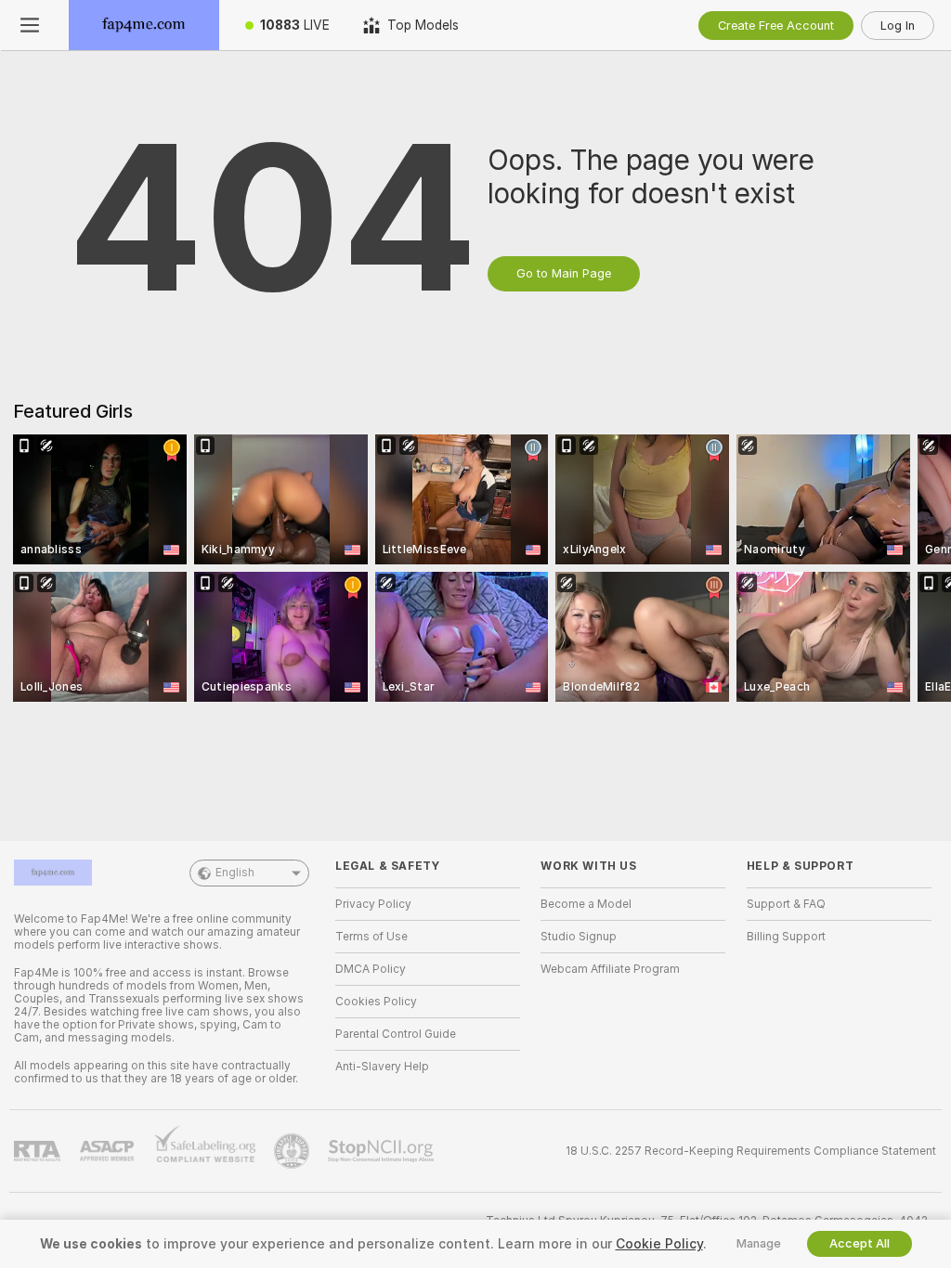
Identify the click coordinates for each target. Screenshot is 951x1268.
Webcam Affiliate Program (610, 969)
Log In (897, 25)
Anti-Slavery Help (382, 1066)
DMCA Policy (370, 969)
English (234, 872)
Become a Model (586, 904)
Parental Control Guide (395, 1034)
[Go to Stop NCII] (382, 1151)
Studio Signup (579, 936)
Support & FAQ (786, 904)
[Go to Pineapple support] (293, 1151)
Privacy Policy (373, 904)
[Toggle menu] (29, 25)
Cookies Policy (376, 1001)
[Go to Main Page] (143, 25)
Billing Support (786, 936)
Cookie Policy (659, 1243)
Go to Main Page (563, 273)
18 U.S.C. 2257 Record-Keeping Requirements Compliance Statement (751, 1151)
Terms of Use (371, 936)
